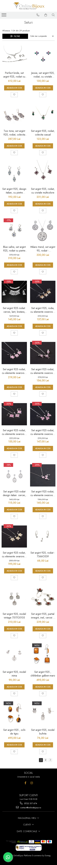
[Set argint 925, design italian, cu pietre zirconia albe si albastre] (14, 172)
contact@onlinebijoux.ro (30, 807)
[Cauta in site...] (53, 15)
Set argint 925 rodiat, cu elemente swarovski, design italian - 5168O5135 (42, 371)
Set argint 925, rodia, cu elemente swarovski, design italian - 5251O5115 (42, 310)
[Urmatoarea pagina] (50, 760)
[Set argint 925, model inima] (14, 655)
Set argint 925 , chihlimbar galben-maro (43, 673)
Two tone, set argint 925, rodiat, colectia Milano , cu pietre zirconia (14, 132)
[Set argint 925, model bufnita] (42, 713)
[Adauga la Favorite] (14, 94)
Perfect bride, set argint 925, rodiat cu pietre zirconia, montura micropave (14, 74)
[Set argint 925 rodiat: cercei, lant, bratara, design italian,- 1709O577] (14, 292)
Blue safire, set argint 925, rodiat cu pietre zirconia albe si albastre (14, 248)
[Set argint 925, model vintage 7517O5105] (14, 597)
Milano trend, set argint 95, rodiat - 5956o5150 (42, 248)
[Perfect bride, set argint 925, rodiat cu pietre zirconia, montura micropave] (14, 57)
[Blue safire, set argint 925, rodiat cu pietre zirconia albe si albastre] (14, 230)
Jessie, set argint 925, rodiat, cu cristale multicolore (42, 74)
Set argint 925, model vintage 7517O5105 (14, 615)
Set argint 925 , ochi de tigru (14, 731)
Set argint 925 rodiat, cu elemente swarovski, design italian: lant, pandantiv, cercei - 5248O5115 (42, 432)
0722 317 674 (30, 803)
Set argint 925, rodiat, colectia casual (43, 132)
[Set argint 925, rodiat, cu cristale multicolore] (42, 172)
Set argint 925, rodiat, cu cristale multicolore (43, 190)
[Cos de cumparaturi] (45, 15)
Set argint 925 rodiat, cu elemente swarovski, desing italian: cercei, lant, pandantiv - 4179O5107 (42, 493)
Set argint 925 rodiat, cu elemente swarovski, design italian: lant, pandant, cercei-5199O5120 (14, 432)
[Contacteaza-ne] (38, 15)
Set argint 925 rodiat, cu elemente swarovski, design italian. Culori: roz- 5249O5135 (14, 371)
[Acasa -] (28, 5)
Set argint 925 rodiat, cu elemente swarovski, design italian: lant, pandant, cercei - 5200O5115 (14, 554)
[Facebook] (25, 783)
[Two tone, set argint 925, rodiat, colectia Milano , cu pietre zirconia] (14, 114)
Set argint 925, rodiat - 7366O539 (43, 554)
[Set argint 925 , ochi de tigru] (14, 713)
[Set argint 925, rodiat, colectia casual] (42, 114)
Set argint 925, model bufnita (42, 731)
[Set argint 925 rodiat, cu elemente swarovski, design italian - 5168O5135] (42, 353)
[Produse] (4, 15)
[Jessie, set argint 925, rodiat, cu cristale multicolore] (42, 57)
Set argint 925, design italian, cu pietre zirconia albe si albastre (14, 190)
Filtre (16, 36)
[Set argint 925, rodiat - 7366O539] (42, 536)
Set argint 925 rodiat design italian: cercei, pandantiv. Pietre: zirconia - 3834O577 (14, 493)
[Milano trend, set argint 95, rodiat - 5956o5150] (42, 230)
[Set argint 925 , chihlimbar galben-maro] (42, 655)
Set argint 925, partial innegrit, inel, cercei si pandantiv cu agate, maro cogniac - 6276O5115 (43, 615)
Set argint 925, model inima (14, 673)
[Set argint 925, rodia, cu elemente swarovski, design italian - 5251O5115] (42, 292)
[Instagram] (31, 783)
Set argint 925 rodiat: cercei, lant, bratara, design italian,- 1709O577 (14, 310)
